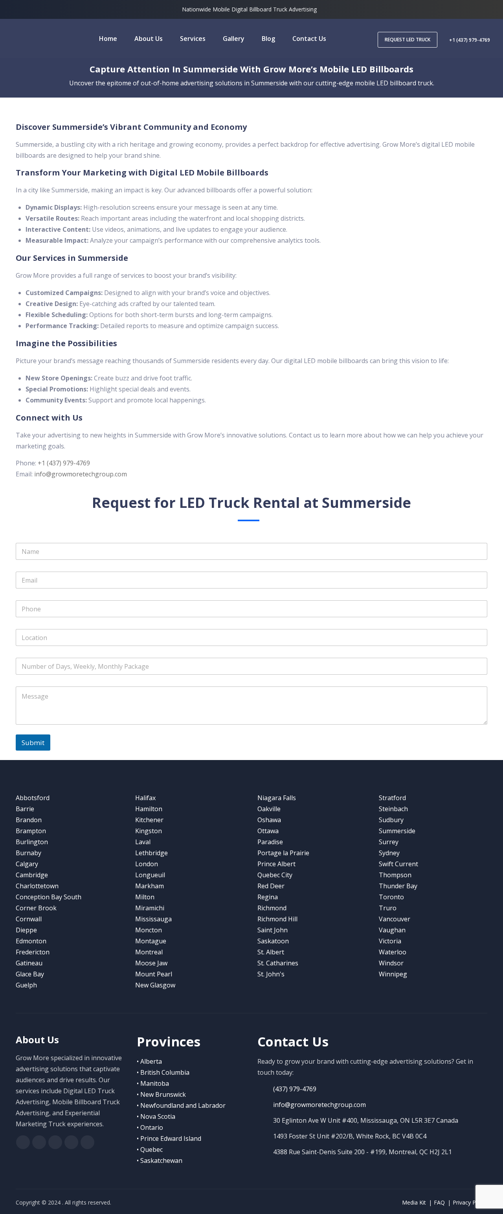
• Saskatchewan (159, 1160)
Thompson (395, 875)
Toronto (391, 897)
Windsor (391, 963)
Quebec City (274, 875)
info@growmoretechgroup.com (80, 474)
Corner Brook (36, 908)
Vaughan (392, 930)
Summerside (397, 831)
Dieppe (26, 930)
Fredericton (33, 952)
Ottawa (268, 831)
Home (108, 38)
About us (148, 38)
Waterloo (392, 952)
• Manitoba (153, 1083)
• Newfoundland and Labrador (181, 1105)
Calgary (27, 864)
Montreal (149, 952)
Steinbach (393, 808)
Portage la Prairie (283, 853)
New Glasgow (155, 985)
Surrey (388, 842)
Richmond (271, 908)
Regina (267, 897)
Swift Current (398, 864)
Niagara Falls (276, 797)
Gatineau (29, 963)
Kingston (148, 831)
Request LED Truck (407, 39)
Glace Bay (30, 974)
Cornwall (29, 919)
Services (193, 38)
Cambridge (32, 875)
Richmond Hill (277, 919)
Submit (33, 742)
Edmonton (31, 941)
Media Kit (414, 1202)
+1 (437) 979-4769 (469, 40)
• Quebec (150, 1149)
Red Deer (271, 886)
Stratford (392, 797)
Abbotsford (33, 797)
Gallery (233, 38)
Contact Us (309, 38)
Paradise (270, 842)
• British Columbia (163, 1072)
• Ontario (150, 1127)
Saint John (272, 930)
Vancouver (394, 919)
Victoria (390, 941)
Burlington (32, 842)
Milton (144, 897)
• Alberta (149, 1061)
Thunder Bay (398, 886)
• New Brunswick (161, 1094)
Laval (143, 842)
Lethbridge (151, 853)
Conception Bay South (48, 897)
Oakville (269, 808)
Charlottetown (37, 886)
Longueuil (150, 875)
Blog (268, 38)
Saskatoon (273, 941)
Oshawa (269, 819)
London (146, 864)
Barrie (25, 808)
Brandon (29, 819)
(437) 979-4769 (294, 1089)
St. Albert (270, 952)
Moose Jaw (151, 963)
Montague (150, 941)
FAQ (439, 1202)
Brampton (31, 831)
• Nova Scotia (156, 1116)
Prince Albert (276, 864)
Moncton (148, 930)
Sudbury (391, 819)
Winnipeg (393, 974)
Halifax (145, 797)
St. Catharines (277, 963)
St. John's (271, 974)
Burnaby (28, 853)
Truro (388, 908)
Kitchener (149, 819)
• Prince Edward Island (169, 1138)
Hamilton (148, 808)
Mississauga (153, 919)
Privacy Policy (470, 1202)
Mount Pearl (153, 974)
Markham (149, 886)
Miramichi (149, 908)
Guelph (26, 985)
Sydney (389, 853)
